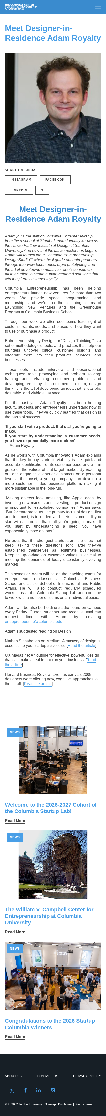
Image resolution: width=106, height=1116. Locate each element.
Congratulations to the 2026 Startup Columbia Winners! (50, 1024)
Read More (15, 821)
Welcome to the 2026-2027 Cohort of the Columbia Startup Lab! (51, 808)
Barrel (89, 1104)
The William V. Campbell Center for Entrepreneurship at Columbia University (49, 916)
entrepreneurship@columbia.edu (33, 621)
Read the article (81, 645)
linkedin (19, 190)
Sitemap (50, 1104)
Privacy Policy (87, 1076)
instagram (21, 179)
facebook (55, 179)
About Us (13, 1076)
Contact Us (47, 1076)
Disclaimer (65, 1104)
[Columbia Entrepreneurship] (31, 6)
